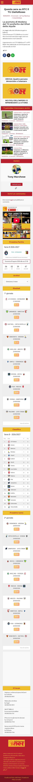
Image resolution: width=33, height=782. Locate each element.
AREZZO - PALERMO (16, 598)
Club (9, 438)
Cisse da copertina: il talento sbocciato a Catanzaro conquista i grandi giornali (21, 141)
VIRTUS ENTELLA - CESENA (16, 536)
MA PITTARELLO (9, 709)
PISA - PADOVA (16, 387)
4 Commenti (12, 156)
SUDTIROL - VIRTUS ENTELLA (16, 324)
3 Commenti (14, 16)
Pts (28, 438)
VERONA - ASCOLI (16, 374)
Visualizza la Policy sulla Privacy (12, 777)
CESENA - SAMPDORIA (16, 399)
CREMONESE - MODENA (16, 523)
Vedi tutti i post (16, 184)
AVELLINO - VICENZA (16, 573)
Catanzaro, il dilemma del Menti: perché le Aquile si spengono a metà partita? (21, 152)
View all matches (24, 423)
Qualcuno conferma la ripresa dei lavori (15, 692)
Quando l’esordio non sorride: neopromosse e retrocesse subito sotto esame (15, 129)
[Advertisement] (16, 668)
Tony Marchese (25, 16)
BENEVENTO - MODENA (16, 337)
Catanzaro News (18, 112)
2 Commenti (12, 120)
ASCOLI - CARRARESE (16, 561)
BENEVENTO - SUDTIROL (16, 636)
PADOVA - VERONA (16, 586)
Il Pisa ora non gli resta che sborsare (15, 718)
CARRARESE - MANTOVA (16, 311)
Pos (5, 438)
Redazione (20, 120)
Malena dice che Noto (11, 701)
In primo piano (26, 112)
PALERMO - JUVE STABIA (16, 412)
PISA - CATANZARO (16, 252)
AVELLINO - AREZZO (16, 349)
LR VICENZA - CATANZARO (16, 299)
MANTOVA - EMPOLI (16, 611)
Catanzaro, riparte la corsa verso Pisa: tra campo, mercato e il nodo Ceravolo (21, 117)
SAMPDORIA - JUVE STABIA (16, 549)
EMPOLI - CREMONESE (16, 362)
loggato (12, 200)
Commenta (12, 133)
